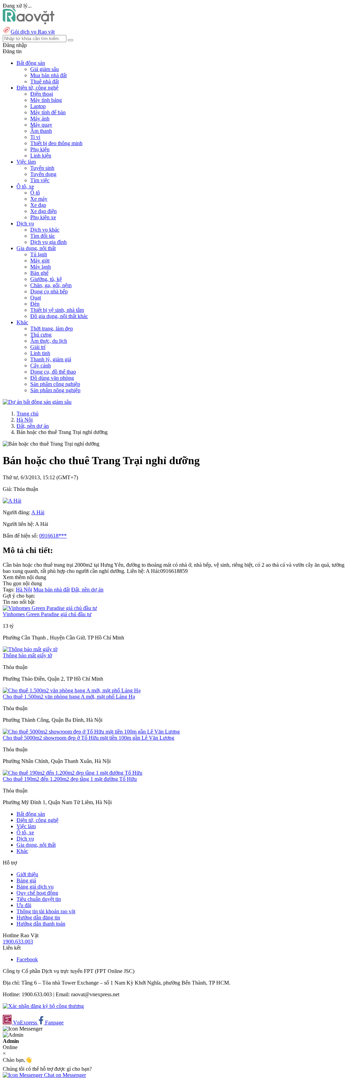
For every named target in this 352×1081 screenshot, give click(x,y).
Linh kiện (40, 155)
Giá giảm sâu (44, 69)
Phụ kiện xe (43, 217)
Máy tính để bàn (48, 112)
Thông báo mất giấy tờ (27, 655)
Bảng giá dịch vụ (35, 887)
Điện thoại (41, 94)
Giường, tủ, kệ (46, 279)
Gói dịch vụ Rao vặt (33, 32)
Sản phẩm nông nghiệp (55, 390)
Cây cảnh (40, 365)
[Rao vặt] (29, 22)
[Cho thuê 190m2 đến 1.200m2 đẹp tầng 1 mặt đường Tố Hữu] (72, 773)
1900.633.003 (18, 941)
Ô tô (35, 193)
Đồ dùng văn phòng (52, 378)
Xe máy (38, 199)
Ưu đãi (23, 905)
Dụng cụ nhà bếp (49, 291)
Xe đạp (38, 205)
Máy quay (41, 125)
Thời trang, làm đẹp (51, 328)
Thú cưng (41, 335)
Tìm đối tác (42, 236)
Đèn (35, 304)
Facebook (27, 959)
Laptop (38, 106)
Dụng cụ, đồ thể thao (53, 372)
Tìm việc (40, 180)
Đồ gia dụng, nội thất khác (59, 316)
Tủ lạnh (38, 254)
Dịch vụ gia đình (48, 242)
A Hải (37, 512)
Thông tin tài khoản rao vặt (45, 911)
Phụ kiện (40, 149)
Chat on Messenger (64, 1075)
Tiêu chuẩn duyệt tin (38, 899)
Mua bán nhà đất (48, 75)
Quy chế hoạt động (37, 893)
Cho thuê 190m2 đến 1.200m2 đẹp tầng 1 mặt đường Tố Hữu (70, 779)
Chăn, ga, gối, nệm (51, 285)
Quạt (35, 298)
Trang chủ (27, 413)
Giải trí (37, 347)
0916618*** (53, 536)
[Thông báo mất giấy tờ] (30, 649)
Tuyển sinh (42, 168)
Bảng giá (26, 880)
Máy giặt (40, 260)
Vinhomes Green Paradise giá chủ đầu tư (47, 614)
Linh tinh (40, 353)
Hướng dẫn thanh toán (40, 924)
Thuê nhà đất (44, 81)
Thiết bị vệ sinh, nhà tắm (57, 310)
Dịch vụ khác (44, 230)
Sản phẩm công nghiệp (55, 384)
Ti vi (35, 137)
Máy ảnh (40, 118)
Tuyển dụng (43, 174)
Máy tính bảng (46, 100)
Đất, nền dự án (32, 426)
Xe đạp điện (43, 211)
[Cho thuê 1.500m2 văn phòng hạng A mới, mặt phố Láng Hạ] (72, 690)
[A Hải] (12, 501)
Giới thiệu (27, 874)
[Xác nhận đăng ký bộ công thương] (43, 1006)
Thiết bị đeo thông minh (56, 143)
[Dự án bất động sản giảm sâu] (37, 402)
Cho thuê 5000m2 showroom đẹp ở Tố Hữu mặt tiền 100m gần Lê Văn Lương (88, 738)
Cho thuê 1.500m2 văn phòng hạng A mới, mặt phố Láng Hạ (69, 697)
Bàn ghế (39, 273)
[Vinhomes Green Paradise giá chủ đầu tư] (50, 608)
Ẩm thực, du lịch (48, 341)
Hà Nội (24, 420)
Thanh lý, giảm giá (50, 359)
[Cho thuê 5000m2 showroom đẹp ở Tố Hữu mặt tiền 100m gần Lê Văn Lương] (91, 732)
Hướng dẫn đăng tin (38, 917)
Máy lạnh (40, 267)
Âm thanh (41, 131)
